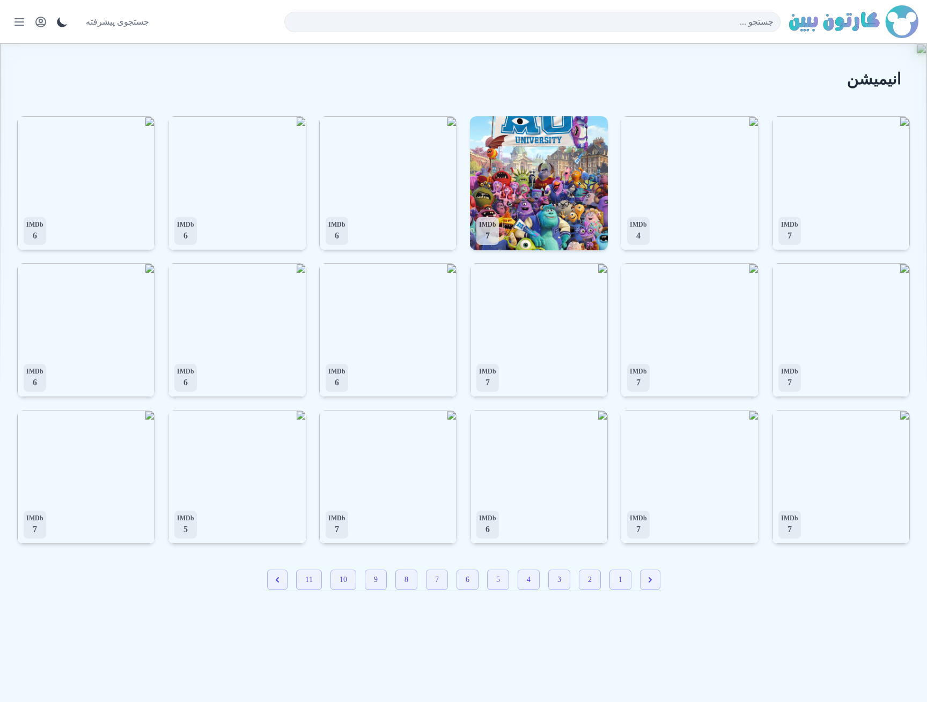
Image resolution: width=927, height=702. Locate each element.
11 (309, 580)
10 (343, 580)
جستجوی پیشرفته (117, 21)
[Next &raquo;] (277, 580)
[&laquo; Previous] (650, 580)
